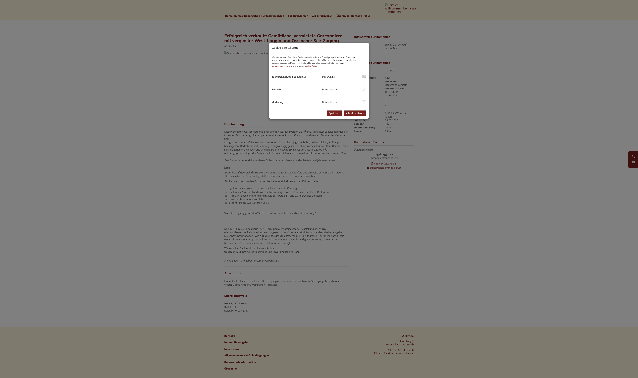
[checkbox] (364, 76)
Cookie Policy (311, 65)
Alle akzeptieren (355, 113)
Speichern (334, 113)
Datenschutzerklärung (282, 65)
